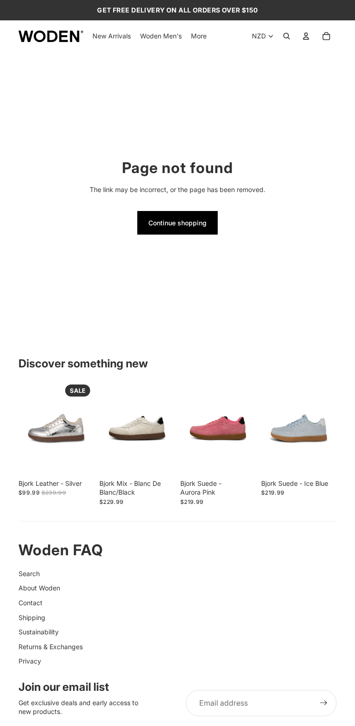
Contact (30, 603)
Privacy (29, 661)
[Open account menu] (306, 36)
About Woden (39, 588)
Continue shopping (177, 223)
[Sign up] (323, 703)
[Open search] (286, 36)
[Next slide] (87, 428)
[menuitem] (198, 36)
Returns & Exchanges (50, 647)
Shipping (31, 617)
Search (29, 573)
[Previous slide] (25, 428)
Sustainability (38, 632)
